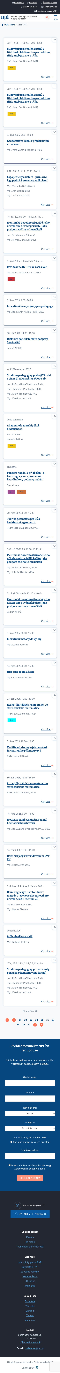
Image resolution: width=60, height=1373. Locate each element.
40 (29, 1024)
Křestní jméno (30, 1077)
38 (18, 1024)
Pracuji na (30, 1122)
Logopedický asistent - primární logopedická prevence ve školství (27, 178)
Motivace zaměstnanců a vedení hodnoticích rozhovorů (27, 821)
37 (53, 1020)
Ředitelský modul (50, 2)
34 (36, 1020)
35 (42, 1020)
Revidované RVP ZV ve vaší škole (27, 267)
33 (31, 1020)
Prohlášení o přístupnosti (30, 1246)
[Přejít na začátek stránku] (7, 1020)
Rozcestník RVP (30, 1267)
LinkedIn (30, 1310)
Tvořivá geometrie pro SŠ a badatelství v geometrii (23, 520)
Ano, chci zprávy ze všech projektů (31, 1142)
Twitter (30, 1315)
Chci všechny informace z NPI (30, 1137)
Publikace (33, 2)
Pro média (30, 1242)
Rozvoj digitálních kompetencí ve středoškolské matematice (27, 706)
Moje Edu (30, 1285)
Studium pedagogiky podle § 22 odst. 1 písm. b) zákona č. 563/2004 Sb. (29, 377)
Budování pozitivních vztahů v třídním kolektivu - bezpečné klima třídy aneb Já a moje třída (28, 52)
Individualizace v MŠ (19, 936)
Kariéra (30, 1237)
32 (25, 1020)
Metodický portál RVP (30, 1262)
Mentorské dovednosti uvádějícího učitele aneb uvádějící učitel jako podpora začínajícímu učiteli (28, 226)
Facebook (30, 1301)
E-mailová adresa (30, 1150)
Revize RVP (19, 2)
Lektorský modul (50, 7)
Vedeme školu (30, 1276)
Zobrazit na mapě (31, 1342)
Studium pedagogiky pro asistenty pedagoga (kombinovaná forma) (28, 971)
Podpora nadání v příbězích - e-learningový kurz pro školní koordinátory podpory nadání (26, 476)
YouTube (30, 1306)
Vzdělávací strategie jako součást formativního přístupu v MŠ (27, 749)
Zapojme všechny (30, 1271)
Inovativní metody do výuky (24, 639)
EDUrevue (30, 1281)
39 (23, 1024)
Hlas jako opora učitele (20, 671)
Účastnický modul (30, 7)
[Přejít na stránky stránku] (14, 1020)
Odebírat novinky (30, 1178)
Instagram (30, 1320)
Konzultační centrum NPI (46, 11)
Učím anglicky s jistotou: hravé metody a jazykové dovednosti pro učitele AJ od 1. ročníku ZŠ (28, 896)
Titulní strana (9, 25)
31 (20, 1020)
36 (47, 1020)
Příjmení (30, 1092)
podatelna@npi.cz (34, 1348)
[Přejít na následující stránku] (35, 1025)
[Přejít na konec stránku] (41, 1025)
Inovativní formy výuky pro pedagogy (30, 306)
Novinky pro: (30, 1107)
